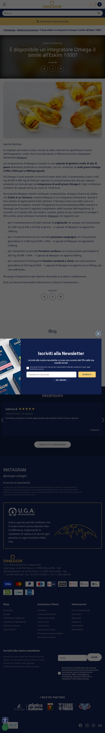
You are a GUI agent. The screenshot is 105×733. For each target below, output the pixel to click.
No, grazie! (61, 380)
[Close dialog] (98, 333)
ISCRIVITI (87, 374)
